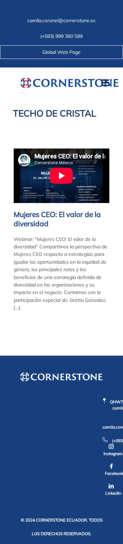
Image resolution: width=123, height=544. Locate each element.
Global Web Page (61, 52)
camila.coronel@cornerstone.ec (61, 20)
